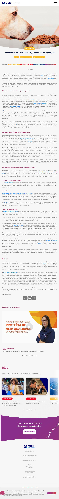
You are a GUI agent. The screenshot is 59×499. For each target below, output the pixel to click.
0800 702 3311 (29, 466)
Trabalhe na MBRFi (29, 471)
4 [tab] (27, 355)
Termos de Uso (29, 476)
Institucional (36, 373)
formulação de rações (15, 106)
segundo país (51, 78)
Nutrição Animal (29, 48)
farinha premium (9, 182)
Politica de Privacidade (29, 477)
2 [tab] (24, 355)
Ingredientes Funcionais (26, 57)
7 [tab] (32, 355)
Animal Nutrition (28, 456)
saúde (16, 124)
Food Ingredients (25, 373)
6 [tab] (31, 355)
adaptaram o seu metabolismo (40, 103)
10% (29, 239)
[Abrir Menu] (55, 3)
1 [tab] (22, 355)
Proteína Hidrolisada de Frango (10, 211)
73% (54, 74)
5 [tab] (29, 355)
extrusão (30, 141)
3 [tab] (26, 355)
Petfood (16, 57)
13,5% (41, 75)
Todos (4, 373)
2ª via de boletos (29, 472)
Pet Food (45, 263)
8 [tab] (34, 355)
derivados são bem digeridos (26, 138)
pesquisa (6, 202)
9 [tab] (36, 355)
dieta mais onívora (31, 100)
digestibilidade (6, 110)
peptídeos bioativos (18, 225)
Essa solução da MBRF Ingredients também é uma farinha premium (17, 193)
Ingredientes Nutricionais (38, 57)
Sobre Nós (28, 451)
